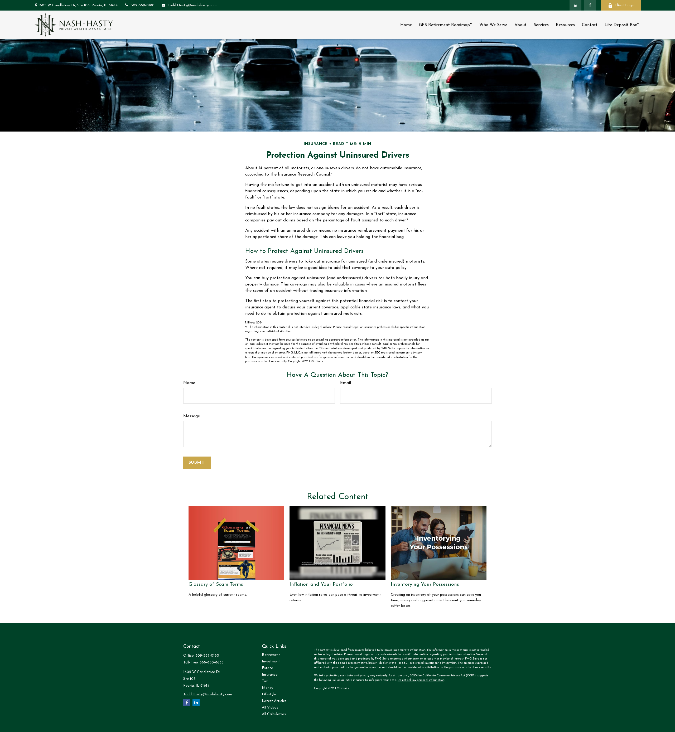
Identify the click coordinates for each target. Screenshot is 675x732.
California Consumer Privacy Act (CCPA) (449, 675)
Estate (267, 668)
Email (345, 383)
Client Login (624, 5)
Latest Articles (274, 701)
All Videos (270, 708)
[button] (406, 25)
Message (191, 416)
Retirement (271, 655)
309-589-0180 (143, 5)
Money (267, 688)
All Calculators (274, 714)
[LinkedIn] (575, 5)
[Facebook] (590, 5)
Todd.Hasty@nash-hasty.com (192, 5)
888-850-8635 (212, 663)
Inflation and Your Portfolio (321, 584)
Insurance (269, 675)
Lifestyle (269, 694)
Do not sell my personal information (421, 680)
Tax (265, 681)
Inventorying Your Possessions (425, 584)
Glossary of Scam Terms (216, 584)
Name (189, 383)
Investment (271, 661)
